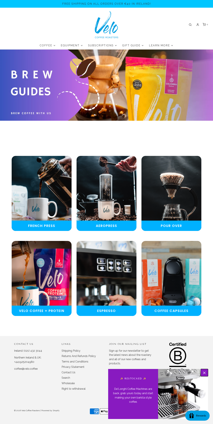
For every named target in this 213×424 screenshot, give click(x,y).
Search (66, 377)
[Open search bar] (190, 24)
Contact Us (68, 372)
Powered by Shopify (50, 410)
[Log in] (198, 24)
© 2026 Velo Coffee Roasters (27, 410)
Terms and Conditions (75, 361)
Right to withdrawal (74, 388)
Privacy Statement (73, 366)
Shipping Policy (71, 350)
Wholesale (68, 383)
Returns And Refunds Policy (79, 356)
